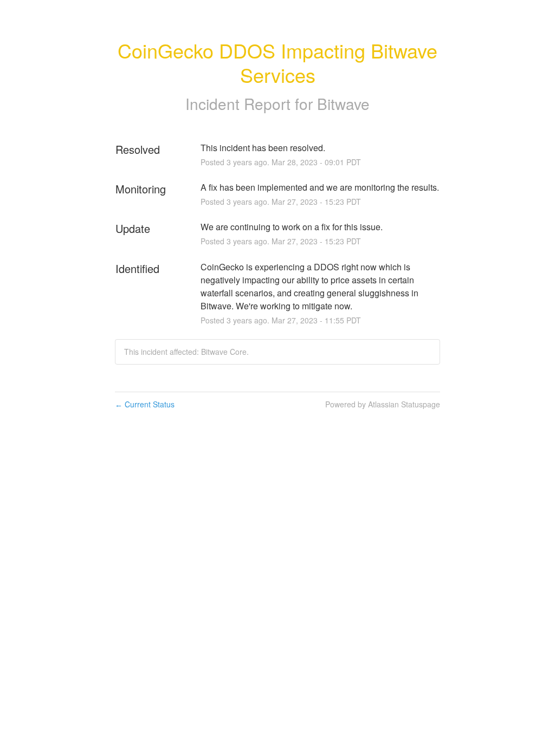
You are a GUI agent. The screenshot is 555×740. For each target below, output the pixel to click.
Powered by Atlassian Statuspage (382, 404)
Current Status (145, 404)
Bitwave (343, 103)
